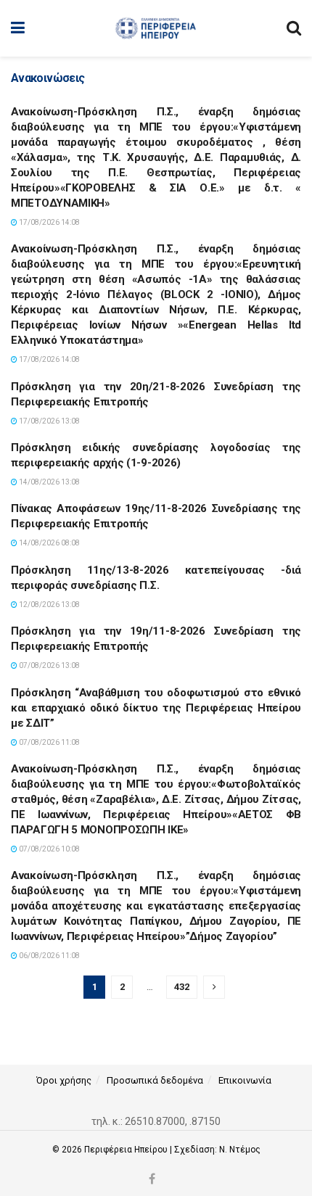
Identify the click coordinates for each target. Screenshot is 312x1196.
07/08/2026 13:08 (48, 665)
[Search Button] (294, 28)
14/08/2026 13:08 (48, 482)
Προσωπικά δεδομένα (155, 1080)
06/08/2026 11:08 (48, 956)
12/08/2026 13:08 (48, 605)
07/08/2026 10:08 (48, 849)
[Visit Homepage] (155, 28)
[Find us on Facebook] (152, 1179)
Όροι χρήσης (63, 1080)
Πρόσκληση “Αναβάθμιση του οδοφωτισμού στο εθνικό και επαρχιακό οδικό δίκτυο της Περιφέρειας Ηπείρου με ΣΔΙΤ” (156, 708)
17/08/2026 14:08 (48, 222)
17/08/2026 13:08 (48, 421)
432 (181, 986)
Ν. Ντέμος (239, 1150)
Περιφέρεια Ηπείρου (127, 1150)
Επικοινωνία (244, 1080)
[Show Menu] (18, 28)
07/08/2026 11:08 (48, 742)
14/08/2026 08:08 (48, 543)
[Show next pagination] (214, 987)
